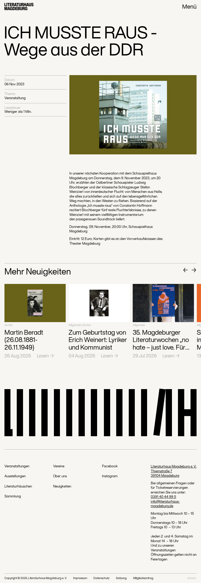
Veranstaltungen (16, 466)
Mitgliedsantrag (143, 578)
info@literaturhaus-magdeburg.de (165, 503)
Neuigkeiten (62, 486)
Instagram (110, 476)
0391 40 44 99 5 (163, 496)
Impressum (80, 578)
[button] (185, 270)
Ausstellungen (15, 476)
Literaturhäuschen (18, 486)
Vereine (58, 466)
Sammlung (12, 496)
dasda (191, 578)
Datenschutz (101, 578)
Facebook (110, 466)
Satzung (121, 578)
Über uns (60, 476)
